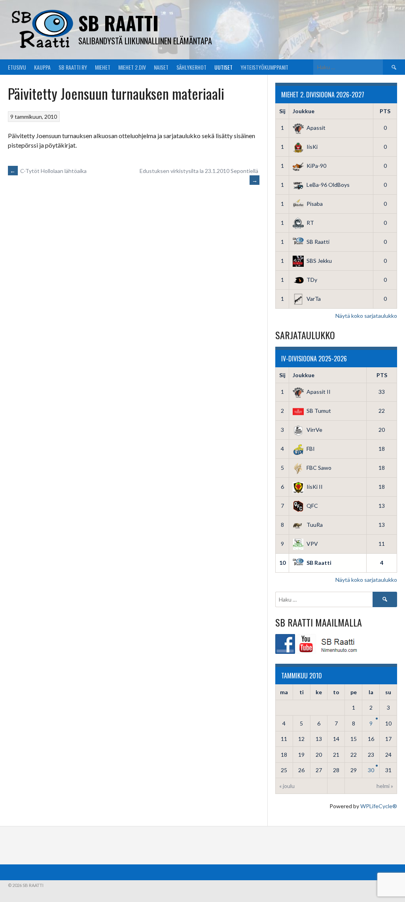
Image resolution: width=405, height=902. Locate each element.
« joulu (287, 785)
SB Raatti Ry (73, 67)
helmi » (385, 785)
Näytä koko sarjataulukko (366, 315)
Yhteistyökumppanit (264, 67)
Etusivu (17, 67)
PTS (385, 111)
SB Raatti (118, 23)
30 (371, 770)
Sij (282, 111)
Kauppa (42, 67)
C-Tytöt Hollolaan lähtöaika (48, 170)
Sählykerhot (191, 67)
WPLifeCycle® (378, 806)
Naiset (161, 67)
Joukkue (303, 111)
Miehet (102, 67)
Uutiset (223, 67)
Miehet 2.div (132, 67)
